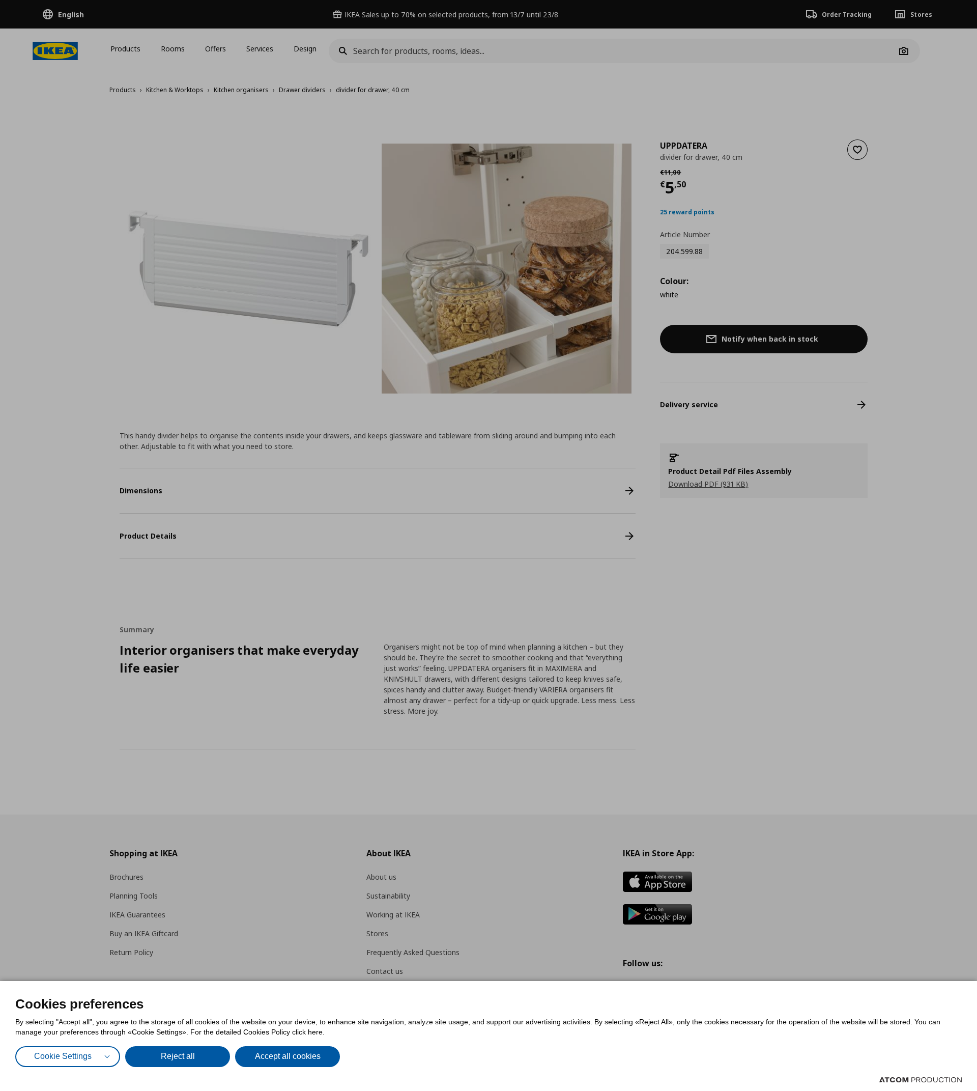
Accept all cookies (288, 1056)
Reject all (178, 1056)
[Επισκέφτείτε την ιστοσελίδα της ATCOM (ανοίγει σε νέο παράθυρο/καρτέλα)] (920, 1079)
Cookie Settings (63, 1056)
